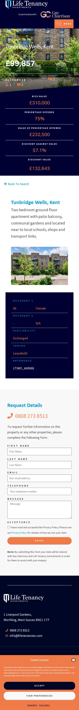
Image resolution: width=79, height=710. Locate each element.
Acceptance (19, 522)
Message (15, 498)
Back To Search (18, 184)
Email (12, 472)
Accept (39, 686)
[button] (73, 660)
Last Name (17, 459)
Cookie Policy (32, 705)
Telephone (18, 485)
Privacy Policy (44, 705)
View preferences (39, 696)
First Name (18, 445)
